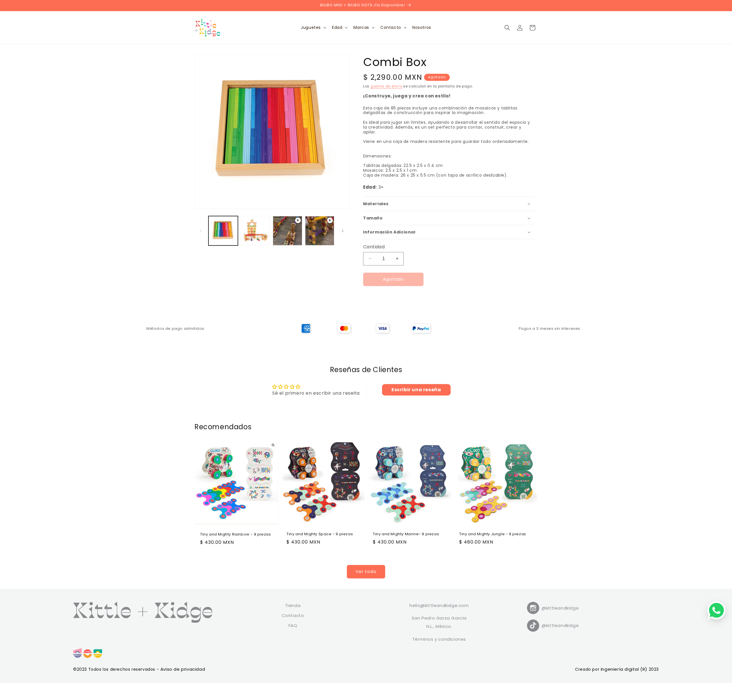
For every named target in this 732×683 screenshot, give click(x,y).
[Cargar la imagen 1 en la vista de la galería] (223, 230)
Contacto (293, 615)
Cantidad (374, 246)
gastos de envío (386, 86)
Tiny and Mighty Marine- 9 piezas (406, 534)
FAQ (293, 625)
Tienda (293, 605)
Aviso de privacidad (182, 669)
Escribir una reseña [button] (416, 389)
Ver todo (366, 571)
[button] (313, 27)
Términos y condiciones (439, 639)
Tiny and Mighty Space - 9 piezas (320, 534)
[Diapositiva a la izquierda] (200, 231)
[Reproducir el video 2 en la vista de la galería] (320, 230)
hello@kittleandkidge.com (439, 605)
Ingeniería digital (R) (625, 669)
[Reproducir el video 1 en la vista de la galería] (287, 230)
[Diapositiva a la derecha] (342, 231)
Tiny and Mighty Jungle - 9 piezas (492, 534)
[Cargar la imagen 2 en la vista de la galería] (255, 230)
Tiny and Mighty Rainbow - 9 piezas (235, 534)
